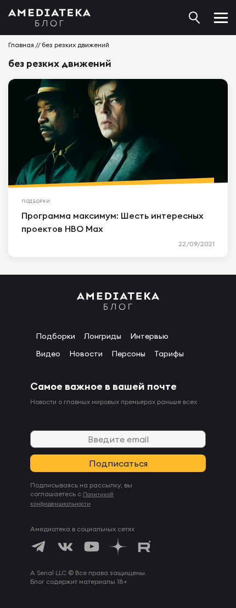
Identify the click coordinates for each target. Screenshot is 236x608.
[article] (118, 168)
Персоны (128, 354)
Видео (48, 354)
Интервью (149, 336)
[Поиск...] (194, 17)
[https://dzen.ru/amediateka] (118, 546)
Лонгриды (102, 336)
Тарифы (169, 354)
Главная (21, 45)
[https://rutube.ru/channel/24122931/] (144, 546)
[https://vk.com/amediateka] (65, 546)
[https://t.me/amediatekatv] (39, 546)
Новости (86, 354)
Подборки (55, 336)
